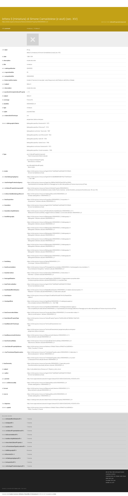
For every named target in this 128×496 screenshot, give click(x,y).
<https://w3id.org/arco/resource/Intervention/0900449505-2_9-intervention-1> (48, 273)
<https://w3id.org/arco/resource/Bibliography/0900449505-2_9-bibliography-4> (49, 234)
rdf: (4, 154)
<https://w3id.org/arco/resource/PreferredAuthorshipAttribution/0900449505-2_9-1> (54, 211)
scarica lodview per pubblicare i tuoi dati (14, 488)
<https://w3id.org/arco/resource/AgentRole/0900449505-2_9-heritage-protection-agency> (71, 307)
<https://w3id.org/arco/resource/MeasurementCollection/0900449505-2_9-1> (48, 336)
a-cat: (13, 194)
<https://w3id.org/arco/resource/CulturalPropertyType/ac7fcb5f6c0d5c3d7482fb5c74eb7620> (53, 319)
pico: (10, 115)
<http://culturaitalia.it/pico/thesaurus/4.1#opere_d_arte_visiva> (44, 369)
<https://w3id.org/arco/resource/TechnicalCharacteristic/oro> (44, 324)
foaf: (6, 403)
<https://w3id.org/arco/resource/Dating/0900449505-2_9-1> (43, 262)
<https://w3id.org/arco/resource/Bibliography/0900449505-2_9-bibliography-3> (49, 228)
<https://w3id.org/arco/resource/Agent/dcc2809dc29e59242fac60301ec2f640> (57, 183)
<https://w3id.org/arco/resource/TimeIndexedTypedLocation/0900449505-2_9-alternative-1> (52, 353)
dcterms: (10, 123)
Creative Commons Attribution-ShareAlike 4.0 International (23, 494)
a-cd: (9, 80)
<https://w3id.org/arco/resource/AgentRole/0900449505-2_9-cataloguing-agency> (50, 302)
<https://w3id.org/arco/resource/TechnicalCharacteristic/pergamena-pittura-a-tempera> (51, 330)
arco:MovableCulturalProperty (35, 166)
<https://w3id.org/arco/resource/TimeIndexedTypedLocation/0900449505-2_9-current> (51, 358)
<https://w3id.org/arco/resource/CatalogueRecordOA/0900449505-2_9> (47, 194)
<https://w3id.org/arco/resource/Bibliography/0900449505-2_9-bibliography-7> (49, 251)
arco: (8, 68)
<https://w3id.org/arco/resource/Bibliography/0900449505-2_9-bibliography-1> (49, 217)
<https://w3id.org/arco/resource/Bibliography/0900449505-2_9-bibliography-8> (49, 256)
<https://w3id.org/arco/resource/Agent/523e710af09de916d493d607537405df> (49, 172)
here (55, 494)
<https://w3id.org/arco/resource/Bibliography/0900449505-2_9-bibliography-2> (49, 223)
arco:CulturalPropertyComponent (37, 155)
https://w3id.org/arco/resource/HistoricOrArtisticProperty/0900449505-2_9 (25, 22)
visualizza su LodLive (110, 474)
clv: (7, 363)
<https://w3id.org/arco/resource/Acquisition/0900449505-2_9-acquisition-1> (48, 200)
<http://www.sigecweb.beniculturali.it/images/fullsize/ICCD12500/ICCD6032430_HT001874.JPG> (53, 378)
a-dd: (13, 92)
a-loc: (12, 346)
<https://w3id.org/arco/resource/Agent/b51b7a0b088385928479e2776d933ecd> (49, 177)
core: (6, 88)
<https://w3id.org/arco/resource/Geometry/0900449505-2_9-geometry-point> (48, 364)
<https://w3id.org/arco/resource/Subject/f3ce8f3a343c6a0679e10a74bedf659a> (49, 296)
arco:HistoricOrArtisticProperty (35, 160)
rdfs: (6, 28)
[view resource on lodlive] (125, 11)
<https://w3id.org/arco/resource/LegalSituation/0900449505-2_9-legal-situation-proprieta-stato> (53, 279)
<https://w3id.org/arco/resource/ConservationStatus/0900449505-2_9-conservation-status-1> (53, 313)
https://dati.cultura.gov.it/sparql (116, 472)
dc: (4, 56)
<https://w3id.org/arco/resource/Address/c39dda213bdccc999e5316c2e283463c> (50, 347)
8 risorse (29, 450)
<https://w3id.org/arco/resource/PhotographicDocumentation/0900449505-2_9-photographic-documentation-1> (58, 268)
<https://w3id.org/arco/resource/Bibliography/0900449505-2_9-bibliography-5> (49, 239)
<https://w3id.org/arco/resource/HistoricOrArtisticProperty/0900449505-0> (62, 189)
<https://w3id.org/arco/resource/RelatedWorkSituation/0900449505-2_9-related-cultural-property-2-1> (55, 290)
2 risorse (29, 446)
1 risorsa (29, 419)
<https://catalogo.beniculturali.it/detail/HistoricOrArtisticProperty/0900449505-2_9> (50, 399)
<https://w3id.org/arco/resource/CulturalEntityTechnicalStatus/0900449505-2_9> (49, 341)
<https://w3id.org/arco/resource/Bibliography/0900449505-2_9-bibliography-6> (49, 245)
